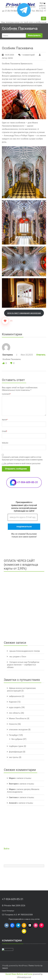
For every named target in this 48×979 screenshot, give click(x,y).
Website (5, 443)
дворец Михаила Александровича (22, 966)
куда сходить (15, 707)
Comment (6, 394)
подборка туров (16, 746)
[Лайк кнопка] (5, 321)
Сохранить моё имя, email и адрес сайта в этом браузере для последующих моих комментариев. (22, 458)
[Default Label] (6, 925)
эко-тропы (13, 757)
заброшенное (15, 696)
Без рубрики (17, 739)
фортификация (15, 752)
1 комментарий (30, 55)
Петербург (13, 735)
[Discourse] (12, 925)
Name (4, 420)
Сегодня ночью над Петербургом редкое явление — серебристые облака (23, 664)
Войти (6, 848)
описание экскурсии (18, 729)
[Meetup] (24, 931)
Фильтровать (34, 35)
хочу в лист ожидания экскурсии (24, 313)
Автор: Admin (7, 58)
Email (4, 431)
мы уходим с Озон (17, 656)
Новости (13, 724)
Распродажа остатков (31, 972)
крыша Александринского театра (24, 651)
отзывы (27, 778)
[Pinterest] (41, 925)
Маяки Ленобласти (17, 718)
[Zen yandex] (30, 925)
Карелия (13, 702)
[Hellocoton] (36, 925)
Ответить (40, 355)
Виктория (13, 784)
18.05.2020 (9, 55)
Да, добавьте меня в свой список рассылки (22, 463)
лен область (14, 713)
